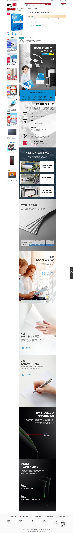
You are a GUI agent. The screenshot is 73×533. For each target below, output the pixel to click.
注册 (17, 0)
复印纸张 (13, 10)
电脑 (32, 5)
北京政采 (22, 8)
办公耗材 (8, 10)
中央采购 (29, 8)
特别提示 (20, 521)
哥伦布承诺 (8, 521)
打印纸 (39, 5)
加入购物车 (38, 25)
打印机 (34, 5)
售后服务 (35, 8)
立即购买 (32, 25)
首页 (17, 8)
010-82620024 (28, 529)
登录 (16, 0)
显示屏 (30, 5)
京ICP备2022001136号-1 (41, 531)
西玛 (21, 39)
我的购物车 (63, 4)
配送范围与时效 (45, 521)
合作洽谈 (32, 521)
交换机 (37, 5)
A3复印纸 (19, 10)
